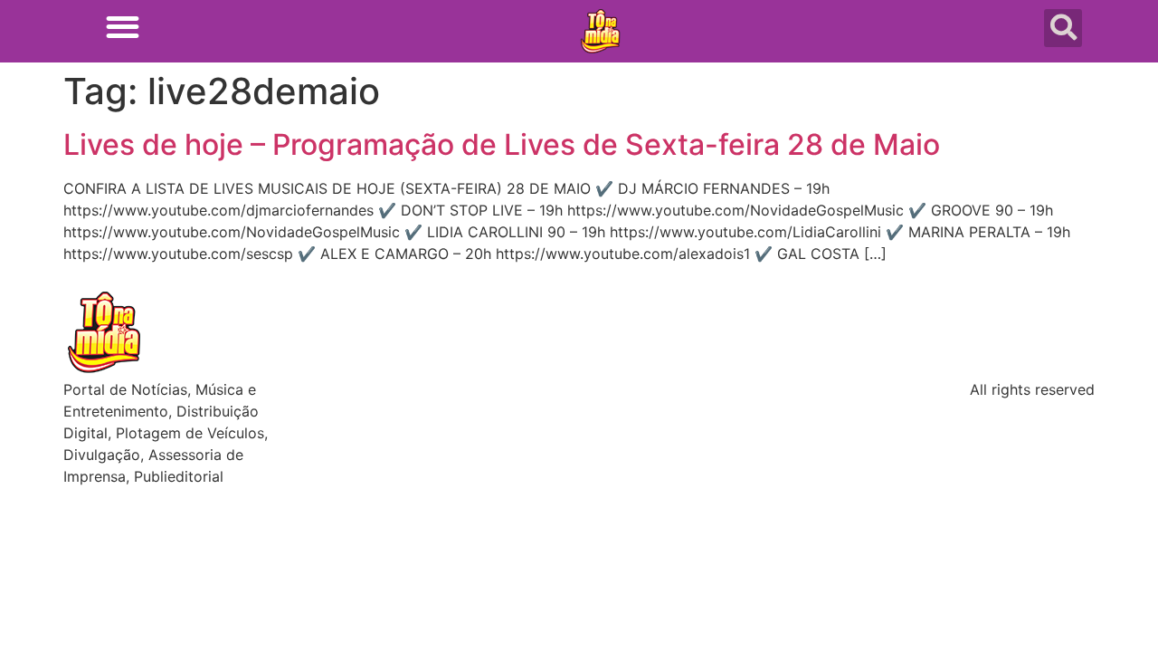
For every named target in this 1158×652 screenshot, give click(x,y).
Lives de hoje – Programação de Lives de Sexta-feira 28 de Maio (501, 144)
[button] (122, 26)
